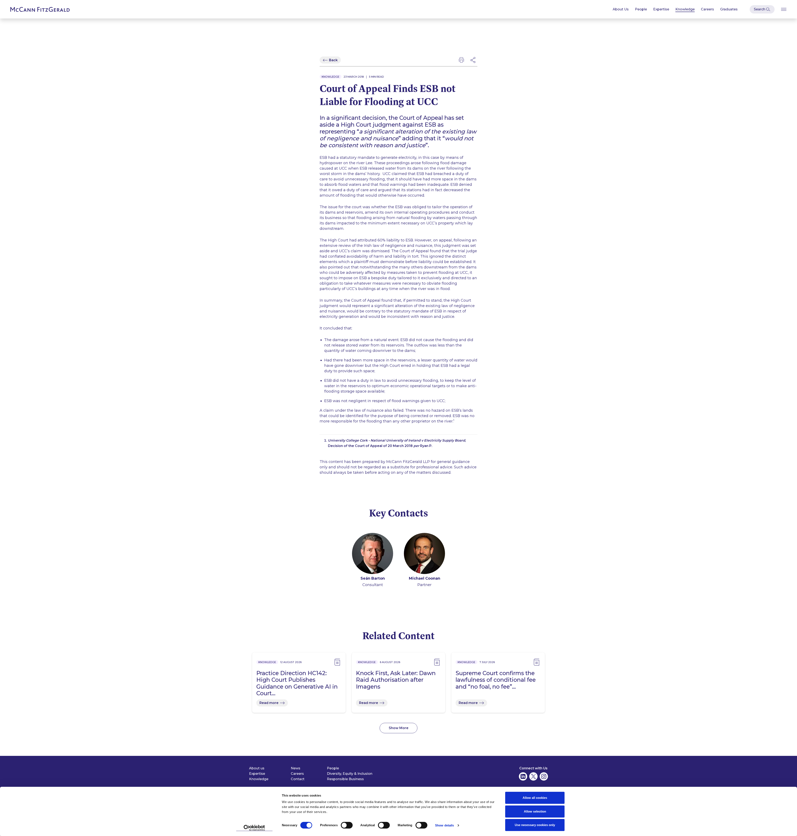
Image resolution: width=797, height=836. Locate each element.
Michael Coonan (424, 578)
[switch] (347, 825)
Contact (297, 779)
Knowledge (685, 9)
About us (256, 768)
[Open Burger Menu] (784, 9)
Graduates (729, 9)
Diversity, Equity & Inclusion (349, 774)
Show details (444, 825)
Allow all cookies (535, 797)
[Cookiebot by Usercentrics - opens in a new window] (254, 828)
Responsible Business (345, 779)
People (641, 9)
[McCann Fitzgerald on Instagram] (544, 776)
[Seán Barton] (372, 554)
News (295, 768)
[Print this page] (461, 60)
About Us (621, 9)
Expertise (661, 9)
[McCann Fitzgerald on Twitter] (533, 776)
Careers (707, 9)
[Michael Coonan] (424, 554)
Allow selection (535, 811)
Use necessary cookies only (535, 825)
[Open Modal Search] (762, 9)
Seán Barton (373, 578)
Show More (398, 728)
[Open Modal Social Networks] (473, 60)
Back (333, 60)
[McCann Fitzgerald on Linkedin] (523, 776)
